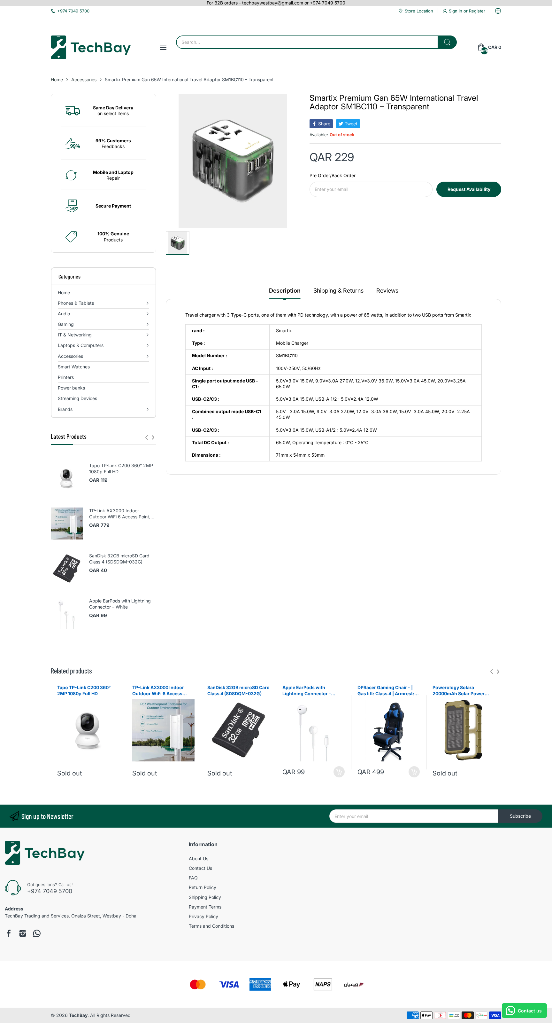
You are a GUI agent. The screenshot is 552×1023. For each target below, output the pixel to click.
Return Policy (202, 887)
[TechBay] (91, 47)
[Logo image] (198, 984)
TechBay (78, 1015)
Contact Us (200, 868)
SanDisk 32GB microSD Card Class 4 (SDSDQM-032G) (119, 559)
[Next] (146, 437)
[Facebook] (8, 933)
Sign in (456, 10)
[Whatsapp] (37, 933)
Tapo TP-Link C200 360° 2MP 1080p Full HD (121, 469)
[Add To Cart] (339, 771)
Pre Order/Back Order (333, 175)
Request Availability (469, 189)
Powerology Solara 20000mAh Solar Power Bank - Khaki (459, 691)
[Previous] (153, 437)
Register (477, 10)
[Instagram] (23, 933)
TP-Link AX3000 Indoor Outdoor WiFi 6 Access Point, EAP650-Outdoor (119, 514)
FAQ (193, 877)
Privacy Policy (203, 916)
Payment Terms (205, 906)
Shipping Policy (205, 897)
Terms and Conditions (211, 926)
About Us (198, 858)
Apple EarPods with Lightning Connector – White (120, 604)
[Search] (447, 42)
